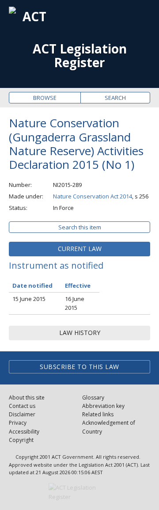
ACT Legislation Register (80, 55)
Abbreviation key (103, 406)
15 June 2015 (28, 299)
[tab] (79, 249)
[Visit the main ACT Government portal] (79, 492)
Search (115, 98)
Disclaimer (22, 414)
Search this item (79, 227)
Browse (45, 98)
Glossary (93, 397)
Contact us (22, 406)
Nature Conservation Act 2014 (92, 196)
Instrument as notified (56, 265)
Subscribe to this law (79, 366)
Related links (98, 414)
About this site (27, 397)
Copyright (21, 440)
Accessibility (24, 431)
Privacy (17, 422)
